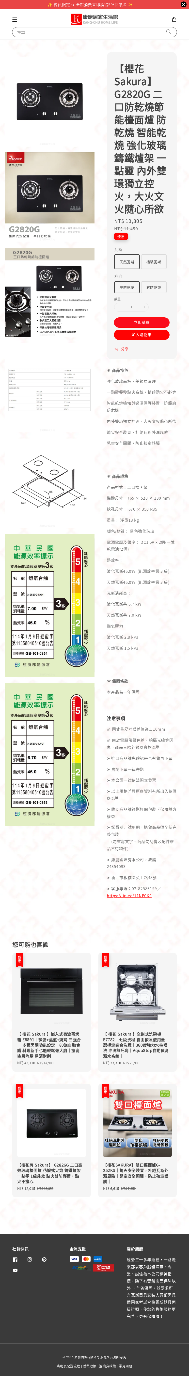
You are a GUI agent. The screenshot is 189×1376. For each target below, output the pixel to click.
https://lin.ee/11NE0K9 (129, 895)
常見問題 (125, 1365)
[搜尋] (169, 32)
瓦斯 (118, 249)
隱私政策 (89, 1365)
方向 (118, 276)
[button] (14, 19)
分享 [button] (124, 348)
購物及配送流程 (68, 1365)
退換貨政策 (107, 1365)
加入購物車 (142, 334)
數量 (117, 299)
